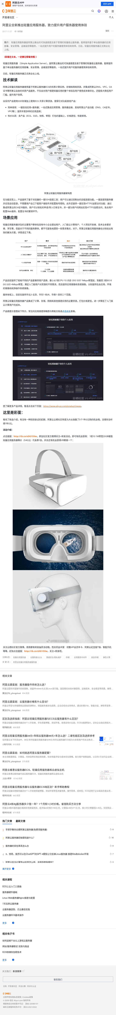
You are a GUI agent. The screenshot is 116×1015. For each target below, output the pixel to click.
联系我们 (58, 979)
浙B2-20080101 (31, 1003)
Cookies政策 (28, 997)
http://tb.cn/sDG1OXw (25, 436)
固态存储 (94, 657)
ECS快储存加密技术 (11, 951)
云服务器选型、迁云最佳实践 (16, 909)
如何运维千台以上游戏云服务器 (17, 940)
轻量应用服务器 (19, 657)
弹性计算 (106, 657)
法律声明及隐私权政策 (12, 997)
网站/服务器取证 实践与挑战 (15, 946)
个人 (111, 17)
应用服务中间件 (80, 657)
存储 (67, 657)
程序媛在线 (6, 727)
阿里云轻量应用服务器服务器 (25, 662)
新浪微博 (17, 971)
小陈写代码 (6, 744)
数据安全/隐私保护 (53, 657)
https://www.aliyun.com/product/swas (62, 406)
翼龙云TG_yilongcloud (11, 693)
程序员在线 (6, 795)
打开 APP (107, 4)
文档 (5, 986)
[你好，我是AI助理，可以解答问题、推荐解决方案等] (99, 11)
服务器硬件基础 (9, 892)
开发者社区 (12, 986)
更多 (4, 922)
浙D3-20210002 (30, 1007)
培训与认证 (31, 986)
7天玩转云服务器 (10, 903)
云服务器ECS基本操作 (13, 914)
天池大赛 (22, 986)
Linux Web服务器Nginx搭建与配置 (18, 897)
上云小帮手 (6, 778)
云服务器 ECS (36, 657)
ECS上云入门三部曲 (11, 886)
